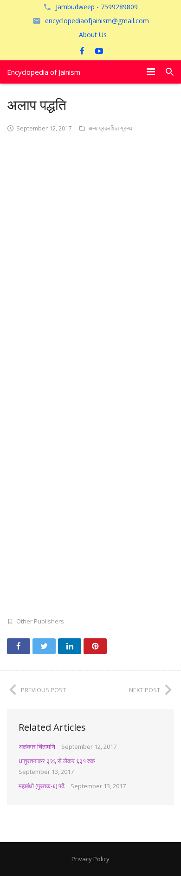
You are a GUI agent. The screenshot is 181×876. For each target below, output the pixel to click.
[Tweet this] (44, 646)
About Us (93, 34)
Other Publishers (40, 621)
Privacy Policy (90, 859)
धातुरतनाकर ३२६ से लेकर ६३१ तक (57, 761)
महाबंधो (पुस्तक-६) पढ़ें (42, 786)
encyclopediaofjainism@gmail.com (97, 20)
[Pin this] (95, 646)
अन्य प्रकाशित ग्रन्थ (110, 128)
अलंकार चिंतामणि (37, 746)
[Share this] (18, 646)
